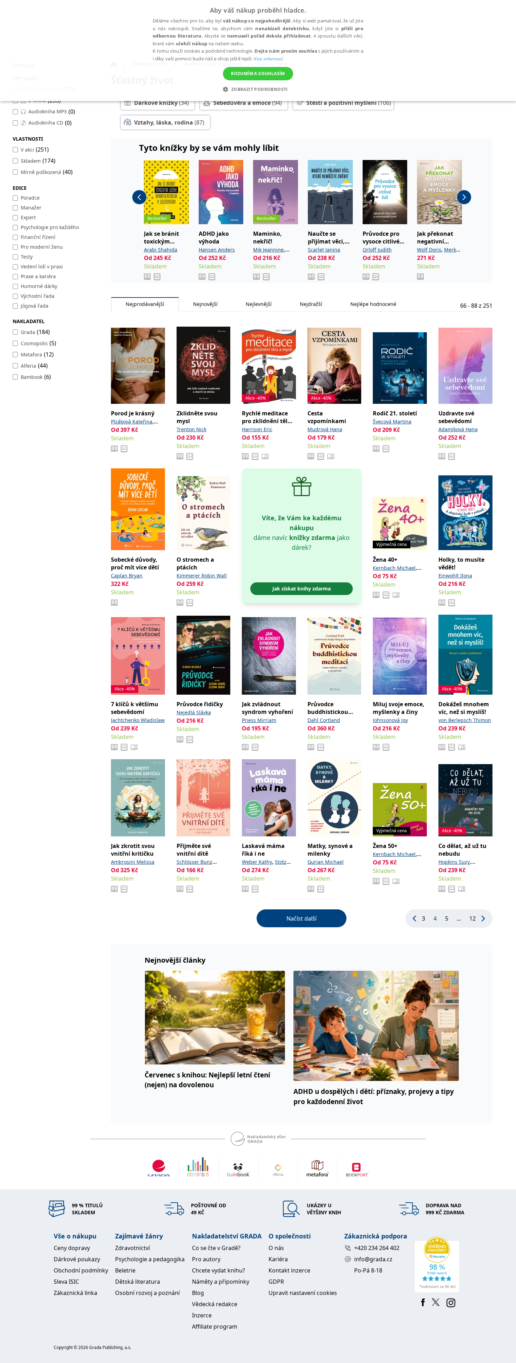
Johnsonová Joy (390, 720)
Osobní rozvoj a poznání (147, 1293)
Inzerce (202, 1315)
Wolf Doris (429, 249)
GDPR (276, 1281)
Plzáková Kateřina (131, 421)
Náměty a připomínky (220, 1281)
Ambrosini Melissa (132, 861)
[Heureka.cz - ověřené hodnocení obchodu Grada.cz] (438, 1265)
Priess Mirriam (259, 720)
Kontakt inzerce (289, 1270)
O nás (276, 1248)
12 (472, 918)
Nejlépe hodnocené (373, 304)
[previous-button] (139, 197)
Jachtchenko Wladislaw (138, 720)
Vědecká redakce (214, 1304)
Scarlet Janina (324, 249)
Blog (198, 1293)
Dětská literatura (137, 1281)
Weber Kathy (257, 861)
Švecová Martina (392, 421)
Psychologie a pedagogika (150, 1259)
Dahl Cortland (323, 720)
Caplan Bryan (127, 575)
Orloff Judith (377, 249)
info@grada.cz (373, 1259)
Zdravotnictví (132, 1248)
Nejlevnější (259, 304)
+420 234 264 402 (376, 1248)
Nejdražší (311, 304)
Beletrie (125, 1270)
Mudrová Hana (324, 429)
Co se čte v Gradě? (216, 1248)
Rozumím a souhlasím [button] (258, 73)
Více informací (268, 59)
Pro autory (206, 1259)
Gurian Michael (325, 861)
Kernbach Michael (394, 567)
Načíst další (301, 918)
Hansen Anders (217, 249)
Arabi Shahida (160, 249)
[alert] (258, 50)
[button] (257, 89)
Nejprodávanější (145, 304)
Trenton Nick (191, 429)
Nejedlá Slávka (194, 712)
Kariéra (278, 1259)
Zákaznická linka (75, 1293)
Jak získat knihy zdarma (301, 588)
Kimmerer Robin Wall (202, 575)
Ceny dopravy (72, 1248)
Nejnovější (205, 304)
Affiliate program (214, 1326)
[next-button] (464, 197)
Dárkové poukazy (77, 1259)
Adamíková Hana (458, 429)
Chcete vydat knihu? (218, 1270)
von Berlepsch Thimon (464, 720)
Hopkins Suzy (454, 861)
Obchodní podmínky (81, 1270)
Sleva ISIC (66, 1281)
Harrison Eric (257, 429)
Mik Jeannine (268, 249)
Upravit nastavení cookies (303, 1293)
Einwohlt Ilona (455, 575)
